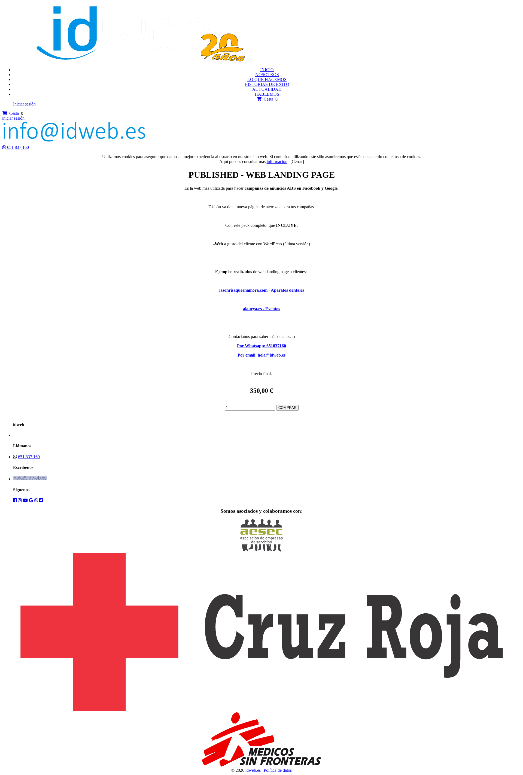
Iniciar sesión (24, 104)
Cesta (268, 99)
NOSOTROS (267, 74)
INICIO (267, 69)
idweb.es (253, 770)
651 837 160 (18, 147)
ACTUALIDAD (267, 89)
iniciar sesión (13, 118)
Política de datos (278, 770)
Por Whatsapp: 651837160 (261, 345)
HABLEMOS (267, 94)
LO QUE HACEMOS (267, 79)
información (277, 161)
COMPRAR (287, 408)
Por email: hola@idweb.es (261, 355)
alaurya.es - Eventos (261, 308)
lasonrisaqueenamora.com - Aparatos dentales (261, 290)
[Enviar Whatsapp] (4, 147)
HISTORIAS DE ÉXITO (267, 84)
